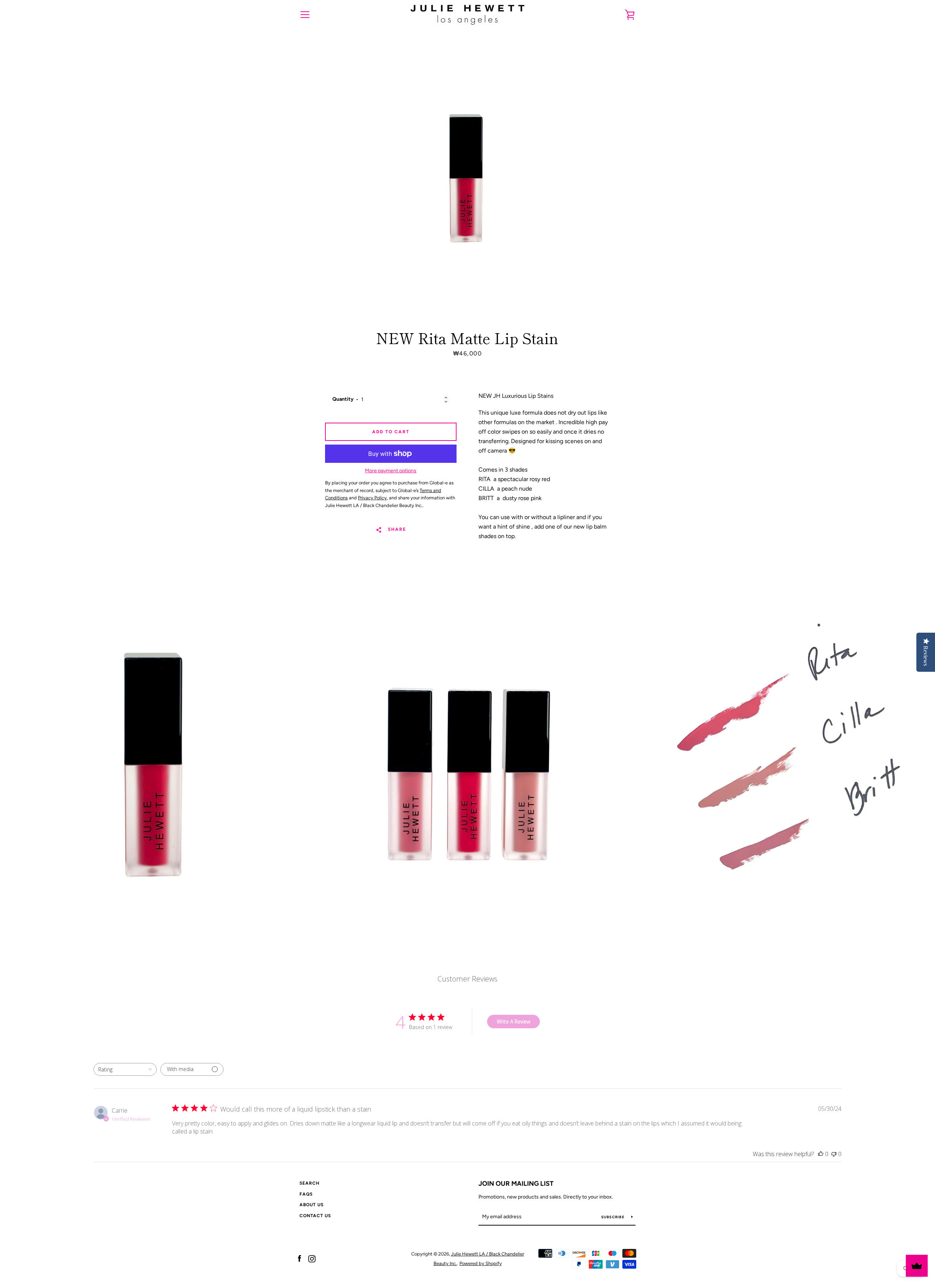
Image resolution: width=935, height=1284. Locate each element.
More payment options (390, 471)
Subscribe (613, 1217)
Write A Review (513, 1021)
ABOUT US (311, 1204)
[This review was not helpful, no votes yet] (833, 1154)
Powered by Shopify (480, 1263)
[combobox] (125, 1069)
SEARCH (309, 1183)
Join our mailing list (516, 1184)
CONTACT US (315, 1215)
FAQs (306, 1194)
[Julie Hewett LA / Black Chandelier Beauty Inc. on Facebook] (299, 1258)
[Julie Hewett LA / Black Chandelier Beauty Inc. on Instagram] (312, 1258)
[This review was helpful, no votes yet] (820, 1154)
